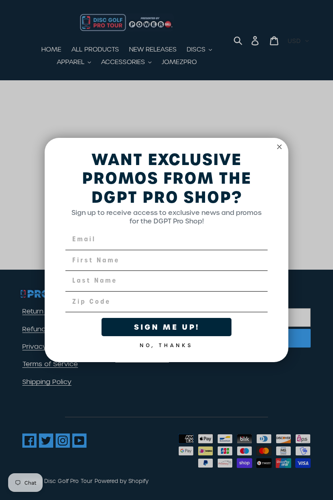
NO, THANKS (166, 344)
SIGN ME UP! (166, 327)
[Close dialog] (279, 147)
